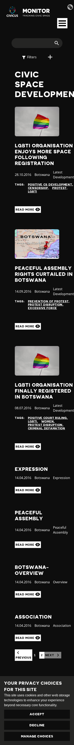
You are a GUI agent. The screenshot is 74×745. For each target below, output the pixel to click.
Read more (25, 209)
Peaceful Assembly (29, 515)
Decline (37, 725)
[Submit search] (54, 43)
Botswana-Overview (32, 570)
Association (33, 616)
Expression (31, 469)
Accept (37, 714)
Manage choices (37, 736)
